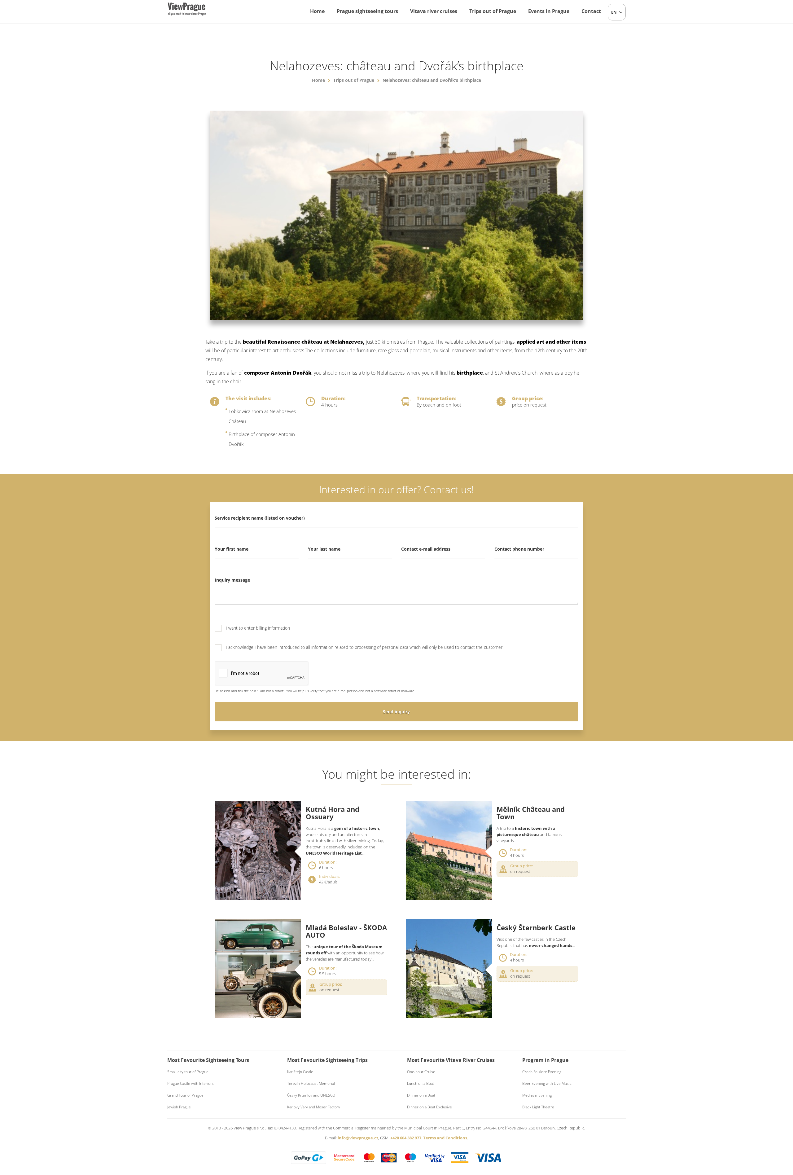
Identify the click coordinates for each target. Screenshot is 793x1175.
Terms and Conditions (445, 1138)
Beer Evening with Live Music (547, 1083)
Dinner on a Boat (421, 1095)
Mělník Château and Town (531, 812)
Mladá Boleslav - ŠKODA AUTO (346, 931)
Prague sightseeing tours (367, 11)
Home (317, 11)
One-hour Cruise (421, 1071)
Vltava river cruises (433, 11)
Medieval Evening (537, 1095)
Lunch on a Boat (420, 1083)
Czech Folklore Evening (541, 1071)
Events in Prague (548, 11)
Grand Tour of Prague (185, 1095)
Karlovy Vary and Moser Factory (313, 1107)
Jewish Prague (179, 1107)
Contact (591, 11)
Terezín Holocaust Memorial (311, 1083)
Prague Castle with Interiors (190, 1083)
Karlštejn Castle (300, 1071)
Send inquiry (396, 712)
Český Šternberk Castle (536, 927)
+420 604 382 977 (405, 1138)
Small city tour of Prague (187, 1071)
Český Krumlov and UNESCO (311, 1095)
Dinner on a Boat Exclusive (429, 1107)
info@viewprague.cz (358, 1138)
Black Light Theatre (538, 1107)
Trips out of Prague (492, 11)
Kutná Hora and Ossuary (332, 812)
